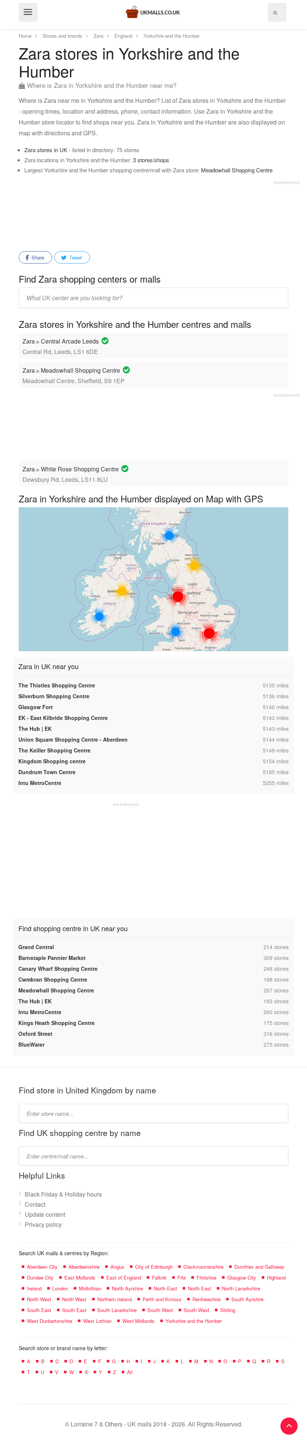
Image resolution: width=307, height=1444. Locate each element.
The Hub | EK (35, 728)
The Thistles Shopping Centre (56, 685)
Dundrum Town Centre (47, 772)
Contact (35, 1204)
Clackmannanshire (203, 1266)
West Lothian (97, 1320)
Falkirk (159, 1277)
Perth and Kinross (162, 1299)
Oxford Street (35, 1033)
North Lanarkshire (241, 1288)
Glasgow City (241, 1277)
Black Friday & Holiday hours (63, 1194)
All (130, 1372)
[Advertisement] (159, 213)
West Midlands (138, 1320)
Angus (117, 1266)
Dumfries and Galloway (259, 1266)
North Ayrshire (127, 1288)
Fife (181, 1277)
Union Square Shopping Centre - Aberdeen (73, 739)
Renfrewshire (206, 1299)
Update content (45, 1214)
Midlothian (90, 1288)
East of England (123, 1277)
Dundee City (40, 1277)
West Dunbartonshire (49, 1320)
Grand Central (36, 947)
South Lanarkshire (117, 1310)
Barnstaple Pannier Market (52, 957)
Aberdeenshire (84, 1266)
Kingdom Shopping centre (52, 761)
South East (39, 1310)
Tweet (75, 257)
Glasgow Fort (35, 707)
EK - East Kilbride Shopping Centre (63, 717)
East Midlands (79, 1277)
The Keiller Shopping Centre (54, 750)
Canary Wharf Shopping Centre (58, 968)
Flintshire (206, 1277)
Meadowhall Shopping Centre (237, 170)
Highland (276, 1277)
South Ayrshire (247, 1299)
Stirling (227, 1310)
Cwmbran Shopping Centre (52, 979)
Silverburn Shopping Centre (53, 696)
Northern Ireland (114, 1299)
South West (160, 1310)
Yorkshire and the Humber (193, 1320)
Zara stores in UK (45, 150)
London (60, 1288)
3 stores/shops (151, 160)
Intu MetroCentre (39, 782)
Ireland (34, 1288)
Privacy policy (43, 1224)
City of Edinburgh (154, 1266)
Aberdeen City (42, 1266)
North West (39, 1299)
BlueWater (31, 1044)
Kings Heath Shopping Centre (56, 1022)
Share (37, 257)
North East (165, 1288)
